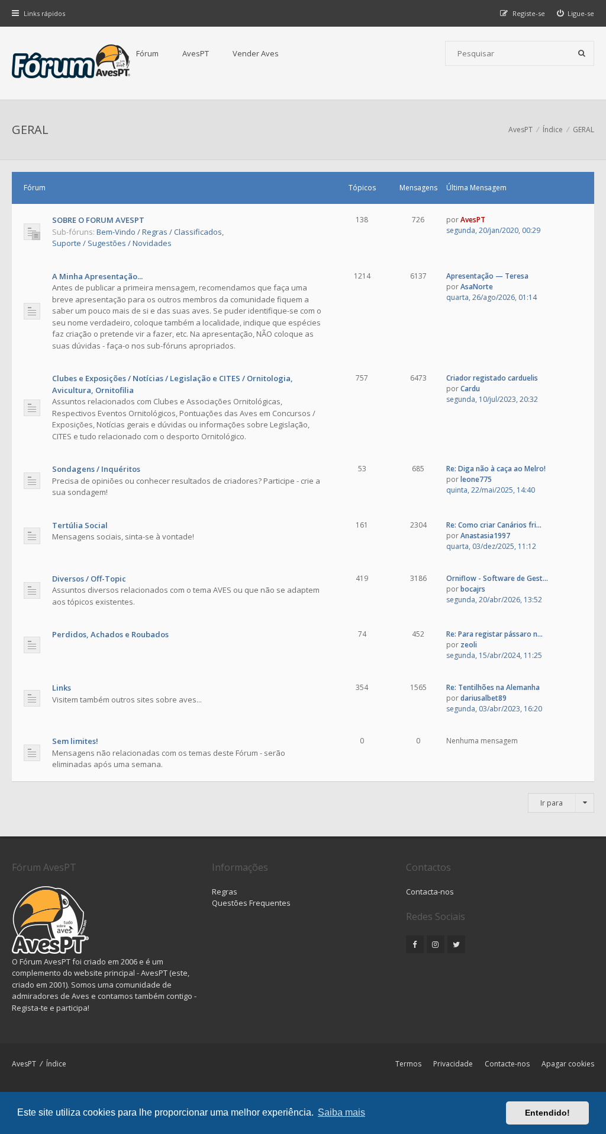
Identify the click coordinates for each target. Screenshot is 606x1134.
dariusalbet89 (483, 698)
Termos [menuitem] (408, 1064)
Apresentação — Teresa (487, 276)
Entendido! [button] (547, 1112)
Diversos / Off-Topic (89, 578)
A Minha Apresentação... (97, 276)
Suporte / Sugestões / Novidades (112, 243)
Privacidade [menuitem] (453, 1064)
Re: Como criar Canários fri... (493, 525)
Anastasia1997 (485, 536)
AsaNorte (476, 287)
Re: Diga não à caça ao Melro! (496, 469)
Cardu (470, 389)
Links (61, 687)
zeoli (468, 645)
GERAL (30, 130)
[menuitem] (576, 13)
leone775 (476, 479)
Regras (224, 891)
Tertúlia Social (80, 525)
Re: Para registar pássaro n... (494, 634)
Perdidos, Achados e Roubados (110, 634)
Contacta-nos (430, 891)
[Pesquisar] (582, 53)
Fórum (147, 53)
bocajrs (472, 589)
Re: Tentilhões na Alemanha (493, 687)
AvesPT (195, 53)
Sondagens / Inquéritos (96, 469)
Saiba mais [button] (341, 1112)
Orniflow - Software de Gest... (497, 578)
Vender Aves (256, 53)
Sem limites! (75, 741)
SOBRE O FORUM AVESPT (98, 220)
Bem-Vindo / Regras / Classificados (159, 231)
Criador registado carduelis (492, 378)
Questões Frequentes (251, 902)
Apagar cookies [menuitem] (567, 1064)
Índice (56, 1064)
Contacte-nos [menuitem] (507, 1064)
